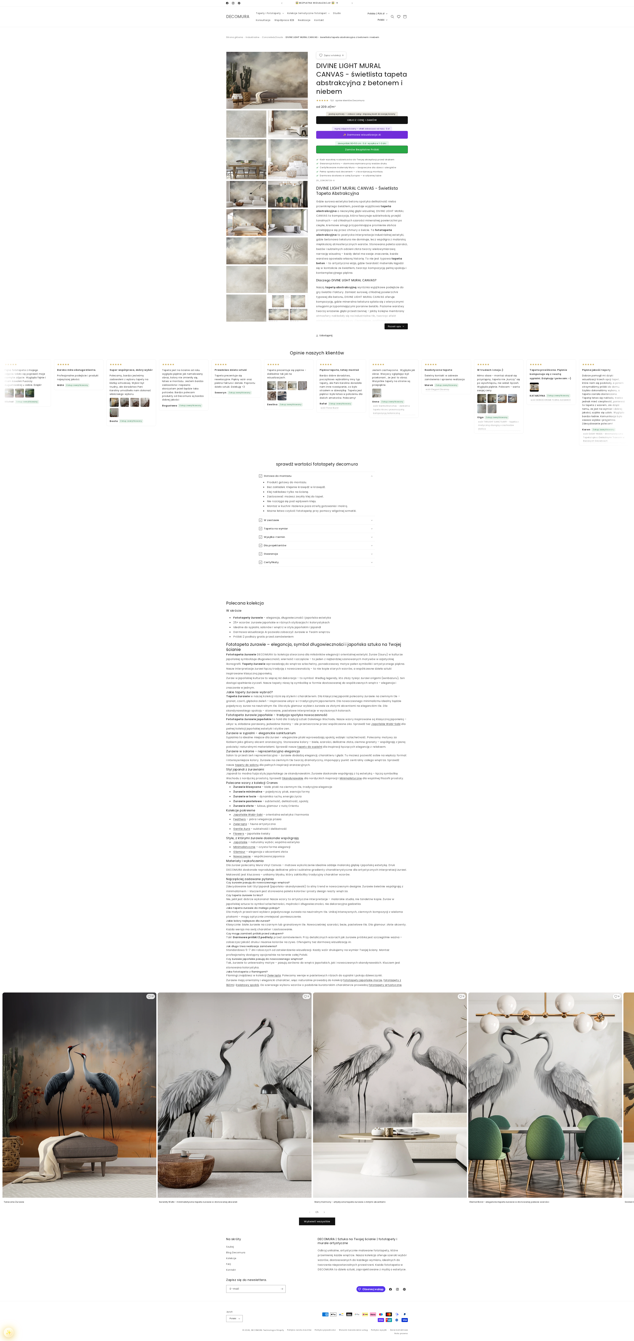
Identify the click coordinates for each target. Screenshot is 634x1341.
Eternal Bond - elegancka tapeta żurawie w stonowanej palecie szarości (509, 1202)
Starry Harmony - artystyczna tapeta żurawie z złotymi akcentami (350, 1202)
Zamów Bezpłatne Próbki (362, 149)
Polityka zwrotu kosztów (299, 1330)
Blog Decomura (235, 1252)
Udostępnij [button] (326, 335)
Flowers (238, 834)
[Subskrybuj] (281, 1289)
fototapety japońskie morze (362, 980)
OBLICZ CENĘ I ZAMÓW (362, 120)
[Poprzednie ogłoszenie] (281, 3)
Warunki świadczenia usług (353, 1330)
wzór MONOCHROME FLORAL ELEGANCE (551, 400)
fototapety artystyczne (385, 985)
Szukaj (230, 1246)
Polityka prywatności (325, 1330)
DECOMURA (257, 1330)
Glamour (239, 852)
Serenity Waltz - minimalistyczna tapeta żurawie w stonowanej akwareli (198, 1202)
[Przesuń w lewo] (309, 1212)
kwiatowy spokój (247, 985)
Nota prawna (401, 1333)
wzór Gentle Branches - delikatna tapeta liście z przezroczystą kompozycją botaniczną (391, 409)
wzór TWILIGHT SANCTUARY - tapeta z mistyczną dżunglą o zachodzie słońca (498, 425)
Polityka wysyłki (379, 1330)
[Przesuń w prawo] (324, 1212)
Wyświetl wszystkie (317, 1221)
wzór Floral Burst (329, 407)
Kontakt (231, 1269)
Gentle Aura (241, 829)
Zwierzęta (240, 824)
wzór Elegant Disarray (437, 389)
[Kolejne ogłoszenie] (352, 3)
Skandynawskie (292, 778)
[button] (269, 13)
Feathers (239, 819)
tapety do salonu (247, 765)
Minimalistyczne (351, 778)
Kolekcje (231, 1258)
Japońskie (240, 842)
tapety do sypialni (309, 747)
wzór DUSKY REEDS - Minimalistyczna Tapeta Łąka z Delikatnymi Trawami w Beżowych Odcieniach (604, 437)
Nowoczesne (242, 856)
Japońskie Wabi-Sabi (385, 724)
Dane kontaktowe (399, 1330)
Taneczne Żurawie (14, 1202)
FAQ (228, 1264)
